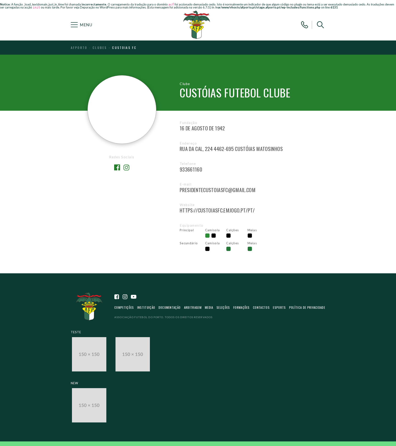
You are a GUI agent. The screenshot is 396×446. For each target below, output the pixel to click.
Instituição (146, 307)
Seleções (223, 307)
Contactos (261, 307)
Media (209, 307)
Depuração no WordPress (97, 7)
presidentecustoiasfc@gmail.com (218, 190)
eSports (279, 307)
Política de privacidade (307, 307)
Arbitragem (193, 307)
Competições (124, 307)
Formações (241, 307)
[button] (320, 24)
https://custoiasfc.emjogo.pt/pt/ (217, 210)
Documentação (170, 307)
